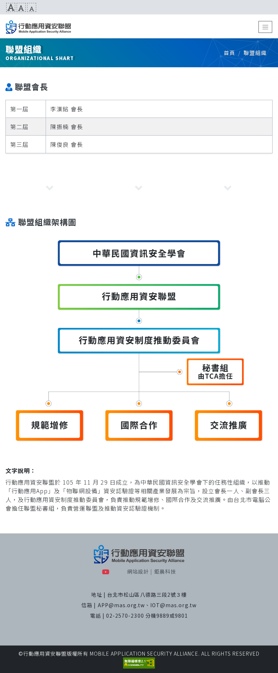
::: (2, 7)
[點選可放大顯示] (139, 340)
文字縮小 (31, 7)
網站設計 (138, 571)
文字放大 (10, 7)
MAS (38, 27)
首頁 (229, 52)
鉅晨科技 (165, 571)
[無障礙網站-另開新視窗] (139, 662)
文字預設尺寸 (21, 7)
